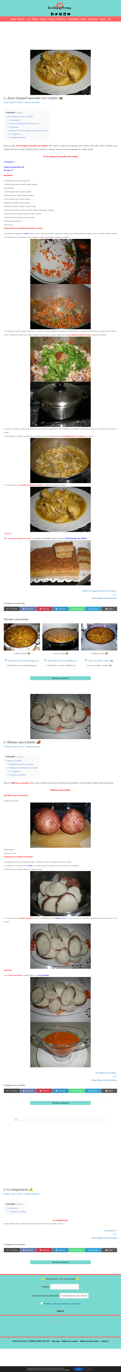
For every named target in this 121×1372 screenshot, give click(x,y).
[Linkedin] (64, 14)
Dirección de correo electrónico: (46, 1296)
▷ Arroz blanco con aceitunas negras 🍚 (21, 665)
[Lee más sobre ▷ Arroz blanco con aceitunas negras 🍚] (22, 660)
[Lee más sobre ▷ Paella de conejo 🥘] (99, 637)
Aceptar (78, 1369)
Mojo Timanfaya (43, 975)
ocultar (19, 112)
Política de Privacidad (89, 1341)
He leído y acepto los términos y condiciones (62, 1304)
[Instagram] (60, 14)
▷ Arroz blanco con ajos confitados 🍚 (60, 665)
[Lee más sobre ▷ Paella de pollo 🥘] (22, 637)
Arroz (6, 102)
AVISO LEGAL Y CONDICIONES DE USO (31, 1341)
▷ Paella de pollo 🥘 (22, 653)
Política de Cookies (70, 1341)
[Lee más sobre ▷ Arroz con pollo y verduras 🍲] (99, 660)
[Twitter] (56, 14)
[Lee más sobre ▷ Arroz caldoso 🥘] (60, 637)
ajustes (67, 1370)
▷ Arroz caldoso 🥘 (60, 653)
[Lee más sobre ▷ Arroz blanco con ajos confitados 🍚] (60, 660)
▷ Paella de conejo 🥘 (99, 653)
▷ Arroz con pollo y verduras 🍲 (99, 665)
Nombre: (46, 1287)
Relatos (7, 1194)
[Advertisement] (60, 35)
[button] (25, 19)
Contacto (105, 1341)
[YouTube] (68, 14)
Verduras (7, 747)
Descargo (56, 1341)
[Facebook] (52, 14)
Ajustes (89, 1369)
